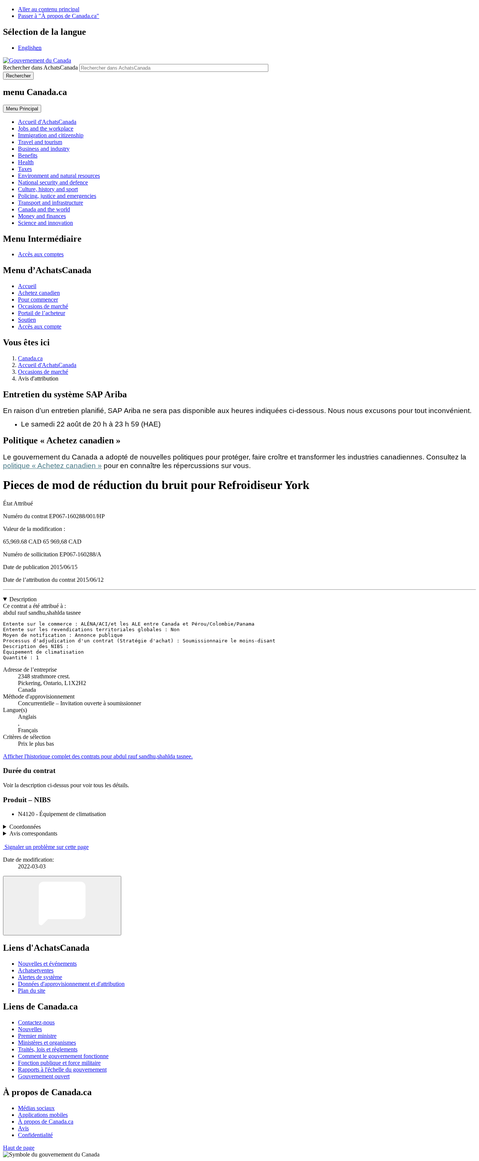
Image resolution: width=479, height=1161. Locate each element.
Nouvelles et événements (47, 963)
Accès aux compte (39, 326)
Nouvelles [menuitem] (30, 1029)
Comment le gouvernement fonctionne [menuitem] (63, 1056)
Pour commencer (38, 299)
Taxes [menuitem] (25, 169)
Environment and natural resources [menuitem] (59, 175)
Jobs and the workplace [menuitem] (45, 128)
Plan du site (31, 990)
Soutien (27, 320)
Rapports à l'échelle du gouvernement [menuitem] (62, 1069)
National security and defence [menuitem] (53, 182)
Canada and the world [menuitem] (44, 209)
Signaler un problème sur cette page (46, 847)
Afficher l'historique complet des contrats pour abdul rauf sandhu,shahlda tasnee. (98, 756)
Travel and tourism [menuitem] (40, 142)
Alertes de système (40, 977)
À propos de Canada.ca (45, 1121)
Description (23, 599)
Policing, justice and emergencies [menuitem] (57, 196)
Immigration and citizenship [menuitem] (50, 135)
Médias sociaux (36, 1108)
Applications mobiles (43, 1115)
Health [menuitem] (26, 162)
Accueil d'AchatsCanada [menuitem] (47, 122)
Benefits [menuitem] (27, 155)
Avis (23, 1128)
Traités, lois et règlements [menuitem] (47, 1049)
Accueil (27, 286)
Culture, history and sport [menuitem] (48, 189)
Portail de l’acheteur (41, 313)
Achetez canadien (39, 293)
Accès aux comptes (41, 254)
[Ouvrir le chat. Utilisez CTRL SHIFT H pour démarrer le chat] (62, 905)
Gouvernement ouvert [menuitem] (44, 1076)
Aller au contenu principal (48, 9)
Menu (22, 108)
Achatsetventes (36, 970)
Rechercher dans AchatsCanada (40, 67)
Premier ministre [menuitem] (37, 1036)
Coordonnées (25, 827)
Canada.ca (30, 358)
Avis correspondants (33, 833)
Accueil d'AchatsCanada (47, 365)
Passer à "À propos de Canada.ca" (58, 16)
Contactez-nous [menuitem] (36, 1022)
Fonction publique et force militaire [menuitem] (59, 1063)
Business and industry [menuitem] (44, 149)
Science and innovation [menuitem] (45, 223)
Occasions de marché (43, 306)
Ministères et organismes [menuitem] (47, 1042)
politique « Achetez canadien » (52, 466)
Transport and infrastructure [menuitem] (50, 202)
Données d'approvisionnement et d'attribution (71, 984)
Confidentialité (35, 1135)
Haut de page (18, 1148)
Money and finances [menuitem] (42, 216)
